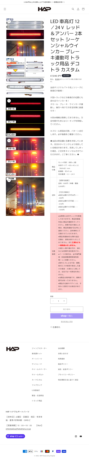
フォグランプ (37, 385)
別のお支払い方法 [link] (67, 321)
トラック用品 (37, 400)
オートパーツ (37, 359)
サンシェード (37, 364)
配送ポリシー (63, 364)
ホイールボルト (38, 374)
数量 (51, 296)
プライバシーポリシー (66, 374)
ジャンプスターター (39, 348)
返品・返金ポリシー (65, 369)
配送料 (57, 79)
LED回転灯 (36, 390)
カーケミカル (37, 380)
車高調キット (37, 353)
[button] (4, 9)
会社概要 (61, 348)
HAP (41, 456)
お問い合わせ (63, 353)
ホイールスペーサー (39, 369)
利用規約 (61, 359)
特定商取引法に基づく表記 (68, 380)
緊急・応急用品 (38, 395)
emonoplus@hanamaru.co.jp (18, 428)
